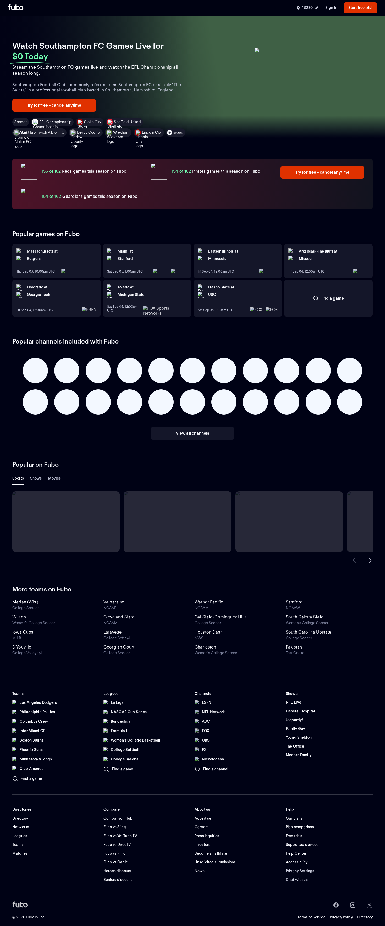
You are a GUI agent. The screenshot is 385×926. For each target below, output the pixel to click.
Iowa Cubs (22, 632)
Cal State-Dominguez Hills (221, 616)
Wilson (19, 616)
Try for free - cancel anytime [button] (54, 105)
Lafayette (112, 632)
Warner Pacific (209, 602)
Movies (54, 478)
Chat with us (297, 880)
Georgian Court (118, 647)
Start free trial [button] (360, 8)
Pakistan (294, 647)
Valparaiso (114, 602)
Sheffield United (127, 122)
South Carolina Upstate (309, 632)
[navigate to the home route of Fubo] (16, 8)
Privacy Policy (341, 917)
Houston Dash (209, 632)
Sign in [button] (331, 8)
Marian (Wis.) (25, 602)
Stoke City (92, 122)
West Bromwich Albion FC (42, 132)
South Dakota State (304, 616)
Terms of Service (312, 917)
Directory (365, 917)
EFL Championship (55, 122)
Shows (36, 478)
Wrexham (121, 132)
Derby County (89, 132)
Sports (18, 478)
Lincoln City (152, 132)
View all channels (193, 433)
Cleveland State (118, 616)
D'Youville (21, 647)
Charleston (205, 647)
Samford (294, 602)
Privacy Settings (300, 871)
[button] (356, 560)
